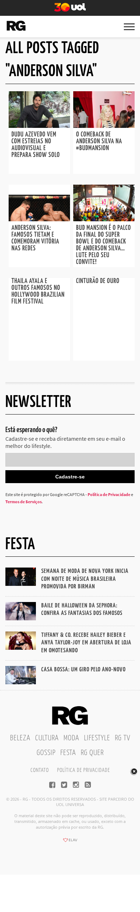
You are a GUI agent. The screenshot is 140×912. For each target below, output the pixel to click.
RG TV (122, 738)
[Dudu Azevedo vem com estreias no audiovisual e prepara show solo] (39, 125)
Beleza (20, 738)
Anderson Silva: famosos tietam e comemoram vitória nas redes (35, 238)
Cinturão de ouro (98, 281)
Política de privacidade (83, 770)
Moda (71, 738)
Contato (40, 770)
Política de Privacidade (109, 494)
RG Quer (92, 752)
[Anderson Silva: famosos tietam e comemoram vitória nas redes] (39, 219)
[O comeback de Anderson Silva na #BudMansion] (104, 125)
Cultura (47, 738)
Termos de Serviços (23, 501)
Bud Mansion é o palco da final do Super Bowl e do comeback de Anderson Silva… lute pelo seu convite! (103, 245)
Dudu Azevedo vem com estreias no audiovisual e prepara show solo (35, 144)
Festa (68, 752)
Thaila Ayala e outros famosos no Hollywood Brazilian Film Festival (38, 291)
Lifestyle (97, 738)
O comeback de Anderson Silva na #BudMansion (99, 141)
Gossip (46, 752)
